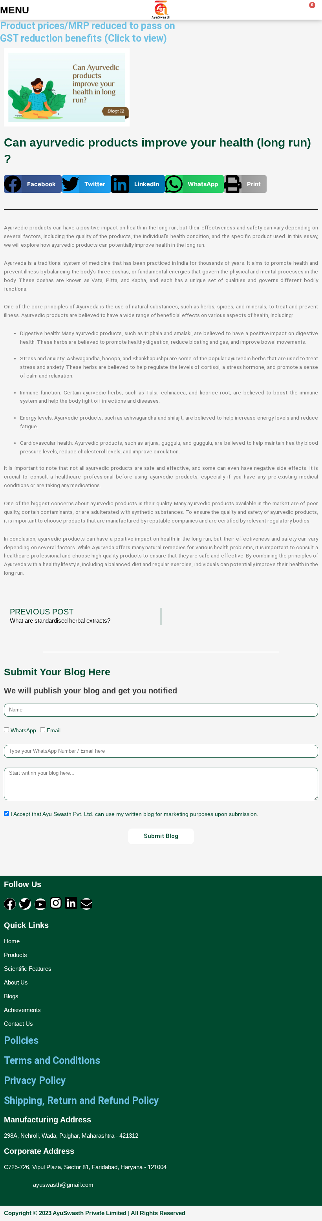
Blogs (11, 996)
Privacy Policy (35, 1080)
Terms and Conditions (52, 1060)
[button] (33, 184)
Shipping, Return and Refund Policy (81, 1100)
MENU (14, 9)
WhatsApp (23, 730)
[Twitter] (25, 904)
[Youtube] (40, 904)
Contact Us (18, 1023)
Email (53, 730)
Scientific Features (27, 968)
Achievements (22, 1009)
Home (12, 941)
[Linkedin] (71, 903)
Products (15, 955)
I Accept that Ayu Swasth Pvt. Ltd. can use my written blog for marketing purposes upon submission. (134, 814)
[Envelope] (86, 904)
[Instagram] (56, 903)
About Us (16, 982)
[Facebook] (10, 904)
